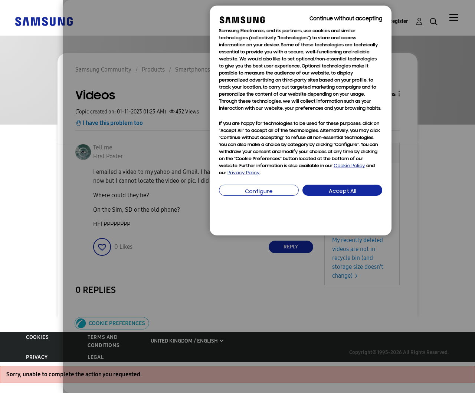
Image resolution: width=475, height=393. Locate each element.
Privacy (37, 357)
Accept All (342, 191)
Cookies (37, 337)
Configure (259, 192)
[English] (44, 20)
